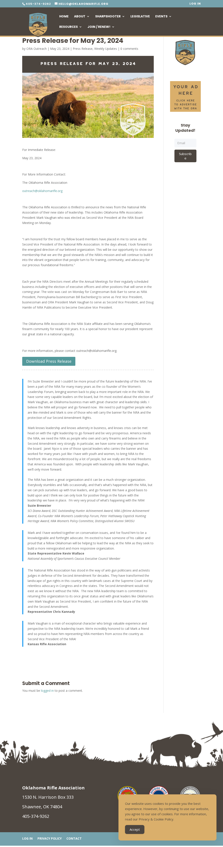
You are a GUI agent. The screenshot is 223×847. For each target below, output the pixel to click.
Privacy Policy (49, 838)
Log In (195, 4)
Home (64, 16)
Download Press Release (48, 361)
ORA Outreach (36, 49)
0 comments (129, 49)
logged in (47, 690)
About (79, 16)
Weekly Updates (105, 49)
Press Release (83, 49)
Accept (135, 829)
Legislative (140, 16)
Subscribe (185, 156)
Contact (74, 838)
